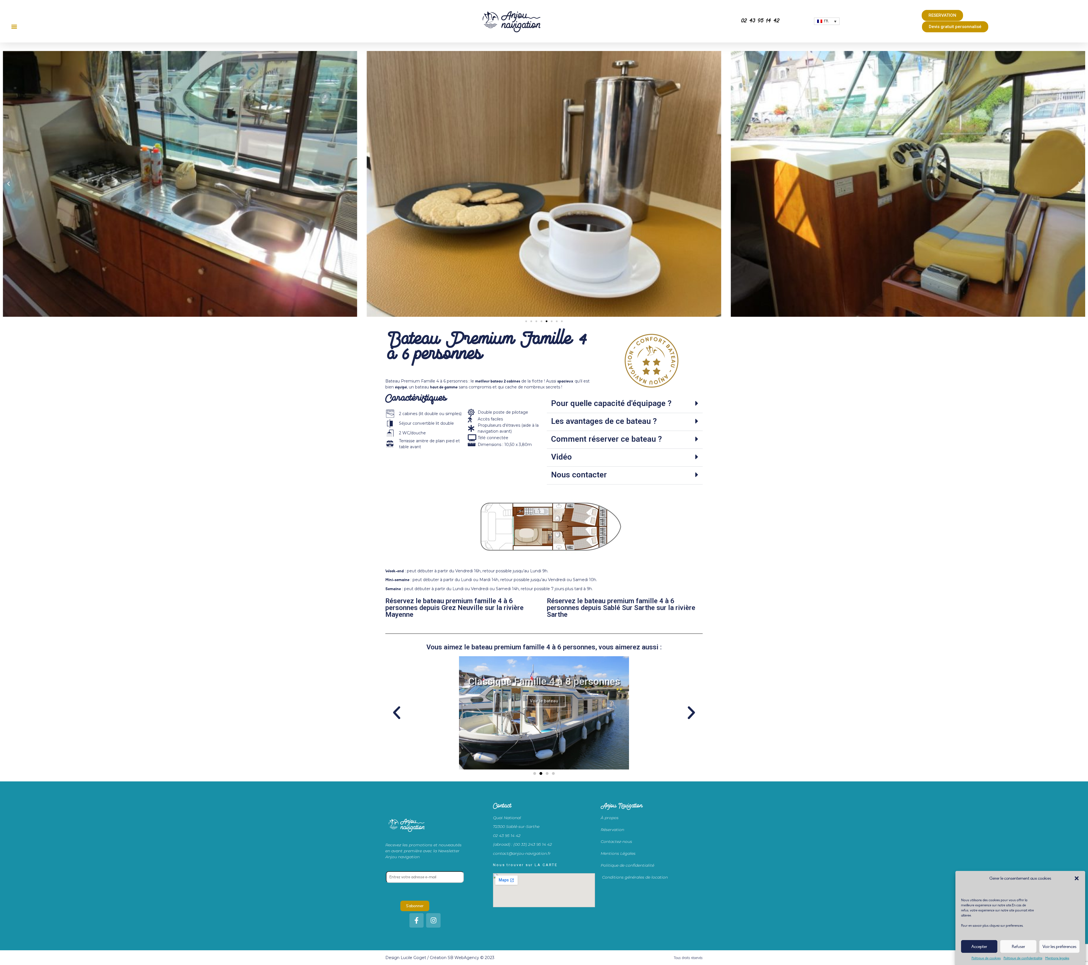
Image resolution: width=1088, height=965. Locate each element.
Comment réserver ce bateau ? (606, 439)
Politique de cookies (986, 958)
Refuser (1018, 946)
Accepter (979, 946)
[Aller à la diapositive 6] (551, 321)
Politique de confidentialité (1023, 958)
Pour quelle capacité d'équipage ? (611, 403)
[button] (1077, 878)
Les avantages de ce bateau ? (604, 421)
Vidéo (561, 457)
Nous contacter (579, 474)
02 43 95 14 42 (760, 21)
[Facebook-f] (416, 920)
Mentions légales (1057, 958)
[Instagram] (433, 920)
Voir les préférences (1059, 946)
